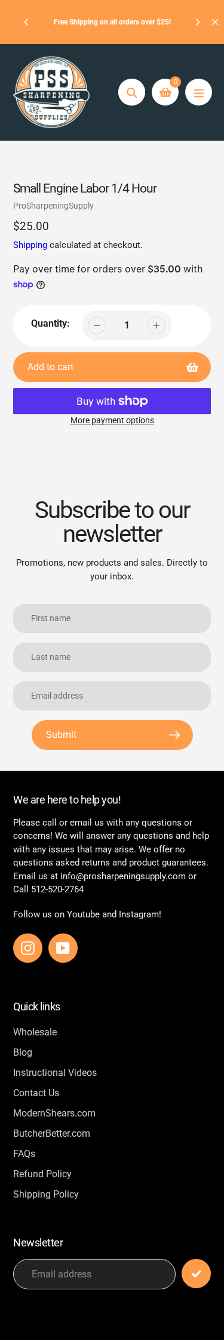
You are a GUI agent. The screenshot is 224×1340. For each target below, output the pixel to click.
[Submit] (196, 1273)
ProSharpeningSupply (53, 205)
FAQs (24, 1153)
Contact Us (36, 1093)
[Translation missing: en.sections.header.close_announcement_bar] (215, 22)
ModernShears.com (54, 1113)
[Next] (197, 22)
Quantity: (50, 323)
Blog (22, 1052)
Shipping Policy (46, 1194)
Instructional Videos (55, 1072)
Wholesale (35, 1032)
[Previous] (27, 22)
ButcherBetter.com (51, 1133)
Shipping (30, 245)
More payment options (112, 420)
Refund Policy (42, 1174)
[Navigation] (198, 92)
